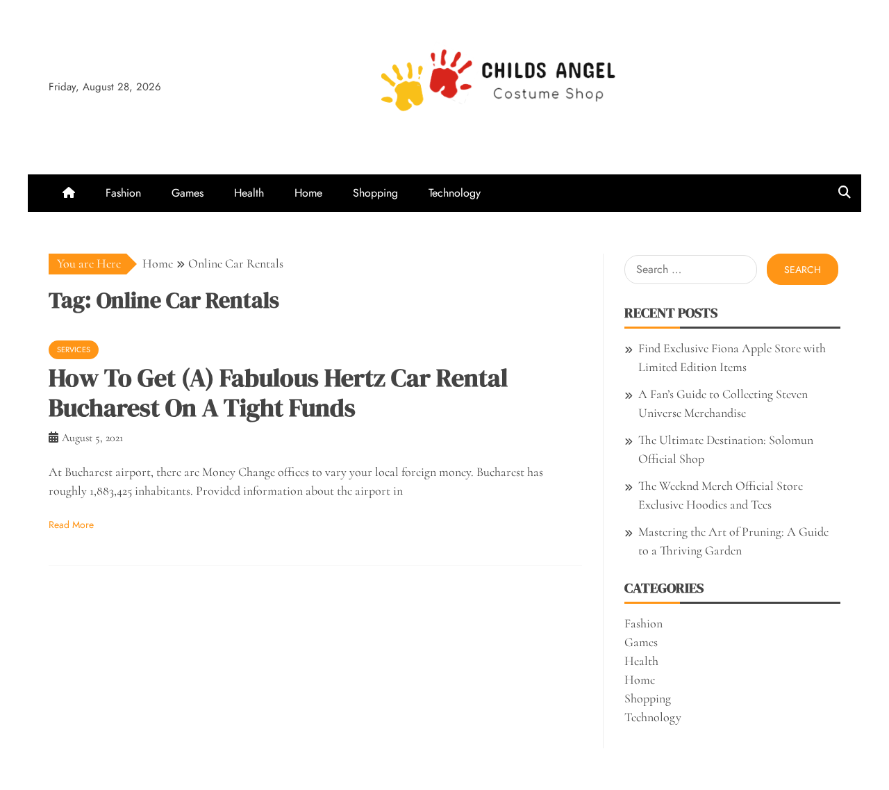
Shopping (375, 193)
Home (308, 193)
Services (73, 349)
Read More (71, 524)
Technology (455, 193)
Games (187, 193)
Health (249, 193)
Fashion (123, 193)
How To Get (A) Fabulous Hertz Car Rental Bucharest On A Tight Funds (278, 393)
